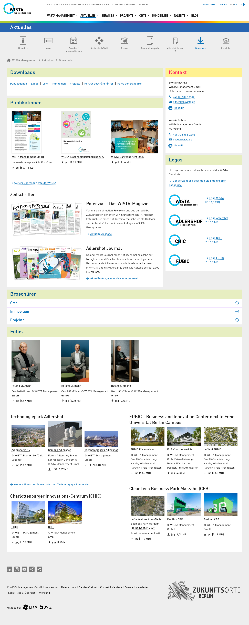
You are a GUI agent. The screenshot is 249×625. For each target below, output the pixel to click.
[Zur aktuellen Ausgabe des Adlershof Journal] (47, 263)
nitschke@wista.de (184, 102)
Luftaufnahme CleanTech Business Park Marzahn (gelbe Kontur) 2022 (146, 523)
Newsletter (142, 587)
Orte (143, 15)
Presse (128, 587)
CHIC (15, 527)
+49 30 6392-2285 (184, 135)
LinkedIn (179, 108)
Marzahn (143, 5)
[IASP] (30, 607)
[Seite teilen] (39, 569)
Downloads (65, 60)
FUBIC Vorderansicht (180, 449)
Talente (180, 15)
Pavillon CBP (175, 519)
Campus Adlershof (59, 450)
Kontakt (104, 587)
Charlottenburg (113, 5)
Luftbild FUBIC (212, 449)
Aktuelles (88, 15)
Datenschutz (68, 587)
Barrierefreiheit (88, 587)
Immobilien (160, 15)
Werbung (44, 593)
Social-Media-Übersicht (22, 593)
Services (108, 15)
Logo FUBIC (216, 258)
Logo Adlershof (218, 218)
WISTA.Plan (62, 5)
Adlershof (95, 5)
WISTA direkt (210, 5)
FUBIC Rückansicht (142, 449)
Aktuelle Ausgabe (101, 234)
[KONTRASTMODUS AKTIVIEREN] (243, 4)
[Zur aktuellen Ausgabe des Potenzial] (47, 218)
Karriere (117, 587)
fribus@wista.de (182, 139)
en (235, 5)
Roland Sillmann (21, 386)
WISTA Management (61, 15)
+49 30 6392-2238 (184, 97)
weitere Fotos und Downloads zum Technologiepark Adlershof (52, 484)
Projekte (127, 15)
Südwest (130, 5)
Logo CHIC (215, 238)
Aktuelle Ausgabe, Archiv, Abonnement (114, 278)
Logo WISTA (216, 198)
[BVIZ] (45, 607)
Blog (194, 15)
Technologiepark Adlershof (101, 450)
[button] (9, 569)
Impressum (51, 587)
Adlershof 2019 (21, 450)
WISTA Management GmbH (28, 157)
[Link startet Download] (185, 200)
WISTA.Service (78, 5)
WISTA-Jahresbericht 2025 (127, 157)
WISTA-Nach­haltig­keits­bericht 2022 (83, 157)
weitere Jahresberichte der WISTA (35, 183)
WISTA (50, 5)
